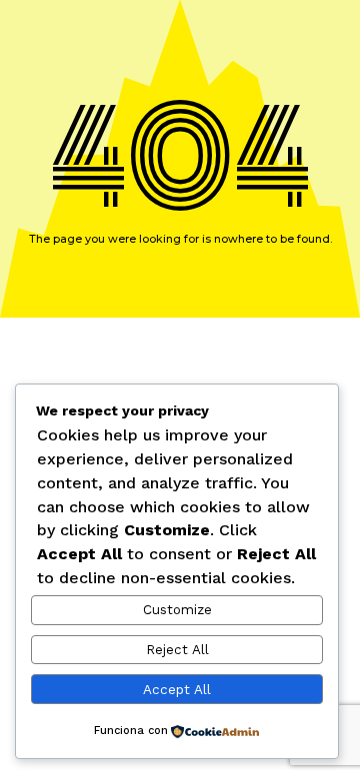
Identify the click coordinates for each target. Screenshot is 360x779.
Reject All (177, 649)
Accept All (177, 689)
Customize (177, 609)
